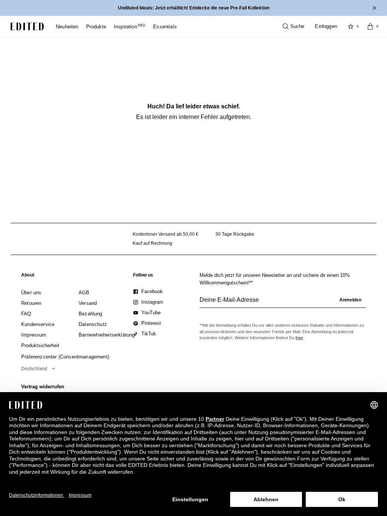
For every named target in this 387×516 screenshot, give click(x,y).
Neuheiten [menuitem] (67, 26)
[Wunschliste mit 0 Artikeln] (351, 26)
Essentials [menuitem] (165, 26)
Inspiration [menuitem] (130, 26)
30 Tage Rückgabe (234, 234)
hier (299, 337)
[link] (27, 276)
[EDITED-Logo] (27, 26)
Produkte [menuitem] (96, 26)
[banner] (193, 8)
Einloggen (326, 26)
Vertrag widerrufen (42, 386)
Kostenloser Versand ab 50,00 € (165, 234)
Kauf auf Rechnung (152, 243)
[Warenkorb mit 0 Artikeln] (370, 26)
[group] (283, 303)
